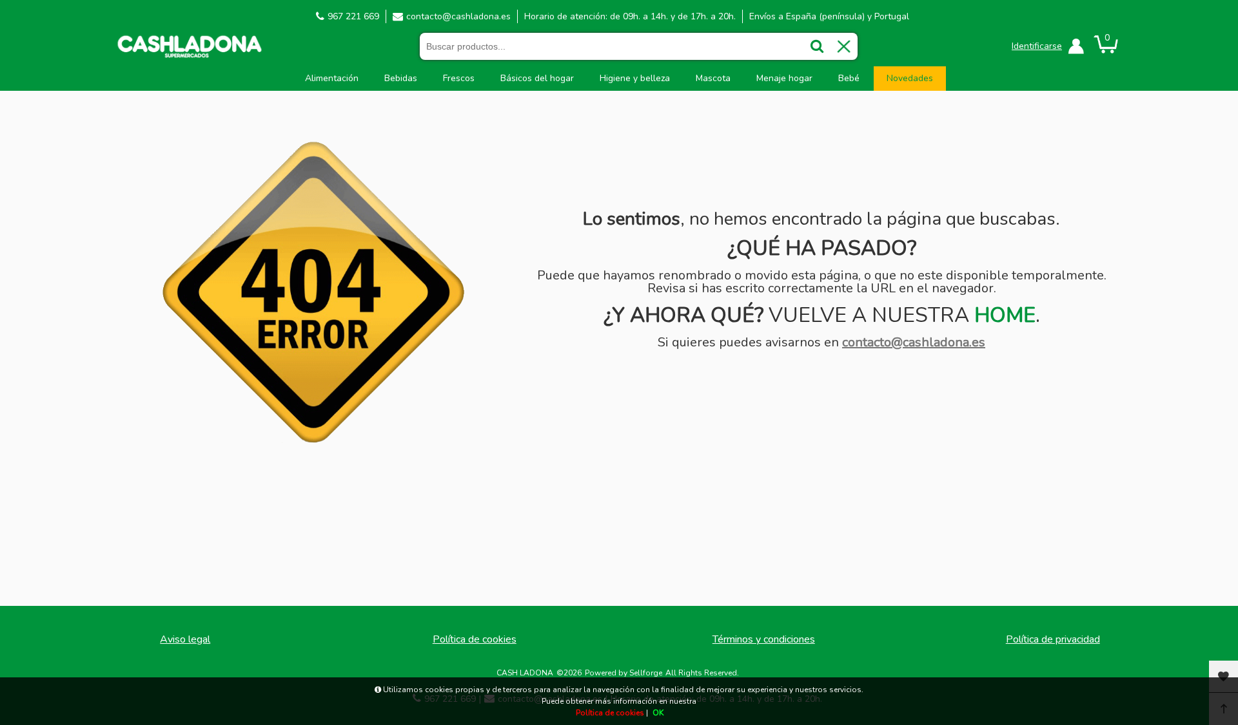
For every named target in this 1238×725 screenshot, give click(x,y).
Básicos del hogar (537, 78)
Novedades (910, 78)
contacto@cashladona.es (458, 16)
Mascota (713, 78)
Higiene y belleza (635, 78)
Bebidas (400, 78)
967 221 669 (353, 16)
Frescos (459, 78)
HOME (1005, 315)
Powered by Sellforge (623, 673)
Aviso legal (185, 639)
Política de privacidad (1053, 639)
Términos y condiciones (763, 639)
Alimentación (332, 78)
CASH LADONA (524, 673)
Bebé (849, 78)
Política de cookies (474, 639)
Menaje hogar (784, 78)
